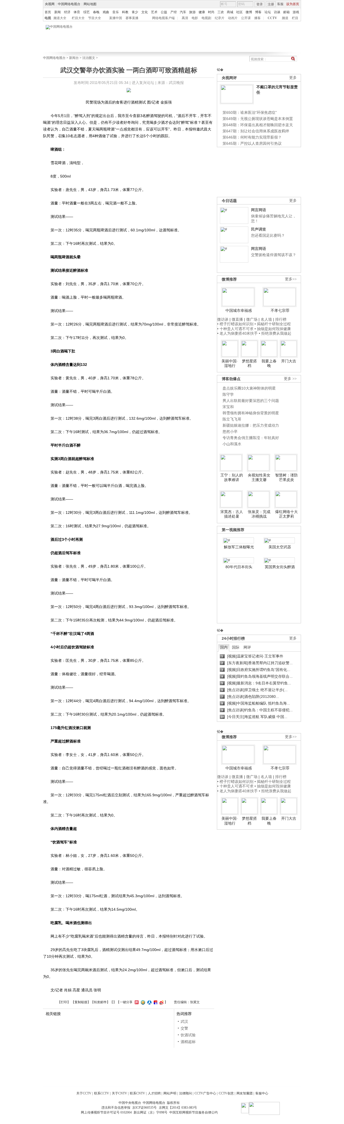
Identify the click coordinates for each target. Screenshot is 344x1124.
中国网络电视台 (69, 4)
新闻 (57, 12)
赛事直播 (132, 18)
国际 (235, 647)
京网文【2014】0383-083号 (178, 1107)
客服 (280, 4)
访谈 (277, 12)
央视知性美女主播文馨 (259, 477)
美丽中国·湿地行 (229, 363)
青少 (135, 12)
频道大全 (59, 18)
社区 (239, 12)
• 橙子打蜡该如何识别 (235, 324)
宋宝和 (228, 407)
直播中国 (115, 18)
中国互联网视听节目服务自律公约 (193, 1112)
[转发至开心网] (136, 1002)
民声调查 (258, 229)
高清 (185, 18)
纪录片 (219, 18)
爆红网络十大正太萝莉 (286, 514)
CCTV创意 (226, 1093)
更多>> (291, 279)
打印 (64, 1002)
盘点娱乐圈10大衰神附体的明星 (249, 388)
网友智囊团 (244, 1093)
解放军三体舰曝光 (239, 547)
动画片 (233, 18)
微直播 (237, 319)
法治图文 (88, 58)
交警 (184, 1028)
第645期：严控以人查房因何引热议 (252, 143)
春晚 (96, 12)
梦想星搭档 (249, 363)
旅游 (192, 12)
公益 (164, 12)
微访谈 (222, 319)
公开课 (246, 18)
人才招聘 (154, 1093)
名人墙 (266, 319)
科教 (125, 12)
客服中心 (261, 1093)
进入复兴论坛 (143, 82)
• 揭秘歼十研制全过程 (273, 324)
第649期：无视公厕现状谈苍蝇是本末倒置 (258, 118)
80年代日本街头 (238, 567)
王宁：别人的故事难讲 (231, 477)
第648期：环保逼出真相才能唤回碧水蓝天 (258, 125)
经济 (67, 12)
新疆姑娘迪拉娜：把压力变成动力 (251, 425)
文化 (144, 12)
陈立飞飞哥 (232, 419)
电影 (195, 18)
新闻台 (74, 58)
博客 (258, 12)
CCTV (272, 18)
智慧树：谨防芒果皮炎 (286, 477)
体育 (77, 12)
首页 (48, 12)
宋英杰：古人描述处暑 (231, 514)
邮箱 (286, 12)
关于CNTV (119, 1093)
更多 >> (290, 379)
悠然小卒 (230, 431)
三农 (220, 12)
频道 (285, 18)
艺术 (154, 12)
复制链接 (80, 1002)
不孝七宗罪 (280, 310)
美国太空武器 (279, 547)
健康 (202, 12)
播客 (257, 18)
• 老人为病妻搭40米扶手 (237, 333)
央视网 (50, 4)
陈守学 (228, 394)
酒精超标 (188, 1042)
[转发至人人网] (149, 1002)
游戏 (296, 12)
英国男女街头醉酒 (280, 567)
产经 (173, 12)
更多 (293, 78)
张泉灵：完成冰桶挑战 (259, 514)
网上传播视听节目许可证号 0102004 (106, 1112)
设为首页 (292, 4)
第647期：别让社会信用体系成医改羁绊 (256, 131)
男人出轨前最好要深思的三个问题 (251, 400)
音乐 (115, 12)
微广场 (251, 319)
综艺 (86, 12)
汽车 (183, 12)
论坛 (267, 12)
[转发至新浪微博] (161, 1002)
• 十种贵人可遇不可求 (236, 329)
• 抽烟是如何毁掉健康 (273, 329)
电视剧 (206, 18)
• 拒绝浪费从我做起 (275, 333)
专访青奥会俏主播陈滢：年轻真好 (251, 438)
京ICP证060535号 (144, 1107)
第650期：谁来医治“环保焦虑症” (250, 112)
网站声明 (169, 1093)
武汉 (184, 1021)
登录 (259, 4)
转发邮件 (100, 1002)
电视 (48, 18)
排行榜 (280, 319)
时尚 (211, 12)
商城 (230, 12)
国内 (224, 647)
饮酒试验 (188, 1035)
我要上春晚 (269, 363)
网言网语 (258, 210)
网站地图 (90, 4)
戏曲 (106, 12)
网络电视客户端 (163, 18)
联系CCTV (101, 1093)
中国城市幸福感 (238, 310)
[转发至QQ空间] (142, 1002)
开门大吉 (288, 361)
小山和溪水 (232, 444)
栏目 (295, 18)
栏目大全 (78, 18)
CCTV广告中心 (205, 1093)
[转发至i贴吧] (154, 1002)
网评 (247, 647)
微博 (249, 12)
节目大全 (94, 18)
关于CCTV (83, 1093)
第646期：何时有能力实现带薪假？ (252, 137)
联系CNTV (137, 1093)
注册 (271, 4)
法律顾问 (185, 1093)
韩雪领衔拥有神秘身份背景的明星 (251, 413)
